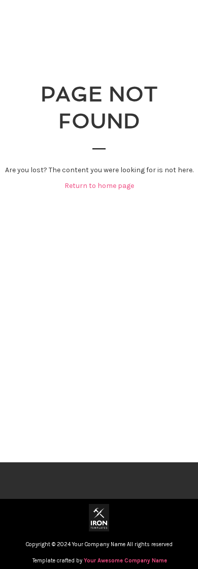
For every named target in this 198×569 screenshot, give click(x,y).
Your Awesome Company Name (125, 560)
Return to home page (99, 185)
